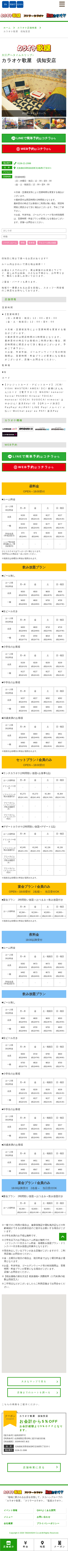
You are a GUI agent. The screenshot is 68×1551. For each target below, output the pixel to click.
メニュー (8, 1517)
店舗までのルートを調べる (34, 1392)
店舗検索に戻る (34, 1467)
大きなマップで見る (34, 1381)
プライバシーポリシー (48, 1523)
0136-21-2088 (24, 163)
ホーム (7, 28)
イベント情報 (10, 1510)
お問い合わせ (43, 1517)
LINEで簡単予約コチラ (36, 138)
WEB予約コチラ (36, 149)
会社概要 (8, 1523)
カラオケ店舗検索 (27, 28)
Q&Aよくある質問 (46, 1510)
